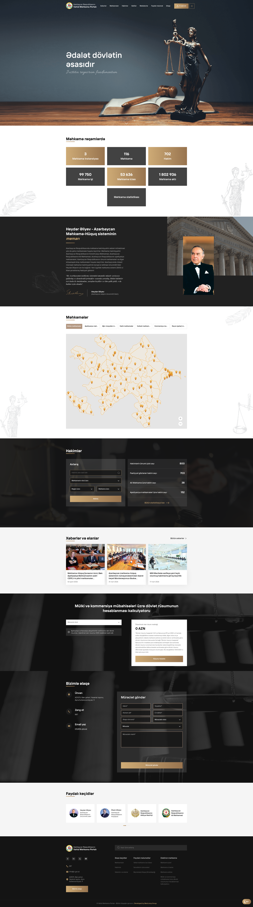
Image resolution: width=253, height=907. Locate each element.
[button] (124, 825)
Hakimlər (125, 6)
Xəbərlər (103, 6)
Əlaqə (168, 6)
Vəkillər (134, 6)
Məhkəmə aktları (166, 872)
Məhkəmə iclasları (167, 867)
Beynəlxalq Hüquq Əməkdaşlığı (144, 872)
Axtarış (95, 499)
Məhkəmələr (114, 6)
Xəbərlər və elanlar (121, 872)
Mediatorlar (144, 6)
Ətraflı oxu (85, 557)
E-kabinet (182, 6)
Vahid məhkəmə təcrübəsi (143, 862)
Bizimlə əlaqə (77, 889)
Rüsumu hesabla (159, 659)
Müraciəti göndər (152, 765)
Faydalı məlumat (157, 6)
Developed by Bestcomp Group (145, 903)
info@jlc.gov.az (81, 729)
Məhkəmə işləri (166, 862)
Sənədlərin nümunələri (141, 867)
